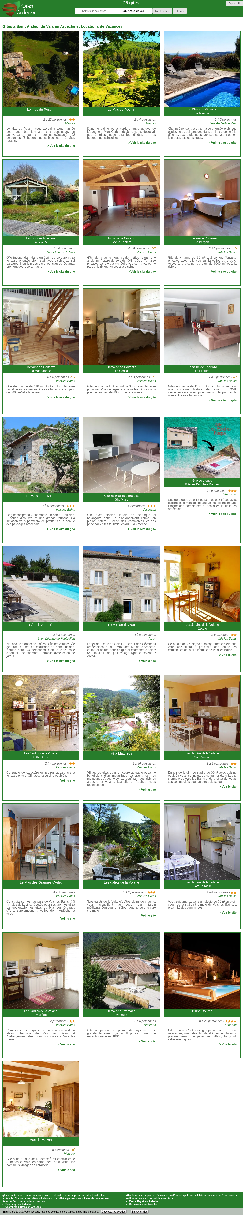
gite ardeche (9, 1195)
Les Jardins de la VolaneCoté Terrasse (202, 884)
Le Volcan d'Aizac (121, 625)
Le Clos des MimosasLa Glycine (40, 240)
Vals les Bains (146, 252)
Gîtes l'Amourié (40, 625)
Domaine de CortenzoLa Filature (202, 368)
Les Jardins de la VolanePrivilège (40, 1012)
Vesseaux (149, 509)
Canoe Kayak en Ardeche (143, 1201)
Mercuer (69, 1153)
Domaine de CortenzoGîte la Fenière (121, 240)
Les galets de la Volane (121, 882)
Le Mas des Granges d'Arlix (41, 882)
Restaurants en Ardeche (143, 1204)
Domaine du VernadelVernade (121, 1012)
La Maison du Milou (40, 496)
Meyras (70, 123)
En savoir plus (140, 1211)
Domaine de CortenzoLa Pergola (202, 240)
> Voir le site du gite (61, 145)
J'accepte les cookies (113, 1211)
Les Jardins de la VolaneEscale (202, 626)
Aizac (152, 638)
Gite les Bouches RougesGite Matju (121, 497)
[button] (162, 11)
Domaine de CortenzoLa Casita (121, 368)
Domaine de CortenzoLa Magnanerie (40, 368)
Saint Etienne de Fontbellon (56, 638)
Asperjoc (150, 1024)
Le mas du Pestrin (40, 109)
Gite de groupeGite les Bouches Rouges (202, 482)
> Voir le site (147, 661)
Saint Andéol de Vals (222, 123)
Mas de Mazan (40, 1140)
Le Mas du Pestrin (121, 109)
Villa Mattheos (121, 753)
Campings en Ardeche (18, 1204)
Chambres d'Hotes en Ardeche (23, 1207)
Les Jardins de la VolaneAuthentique (40, 755)
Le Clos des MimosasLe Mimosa (202, 111)
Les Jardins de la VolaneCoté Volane (202, 755)
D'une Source (202, 1011)
